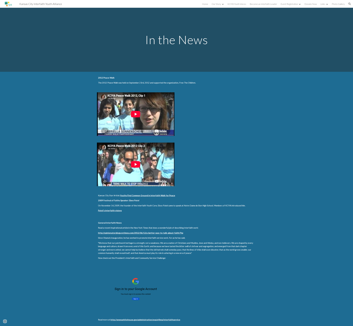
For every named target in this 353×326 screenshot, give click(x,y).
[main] (176, 40)
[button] (349, 4)
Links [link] (322, 4)
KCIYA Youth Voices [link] (237, 4)
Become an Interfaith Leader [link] (263, 4)
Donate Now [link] (310, 4)
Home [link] (205, 4)
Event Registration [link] (289, 4)
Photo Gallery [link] (338, 4)
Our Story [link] (216, 4)
